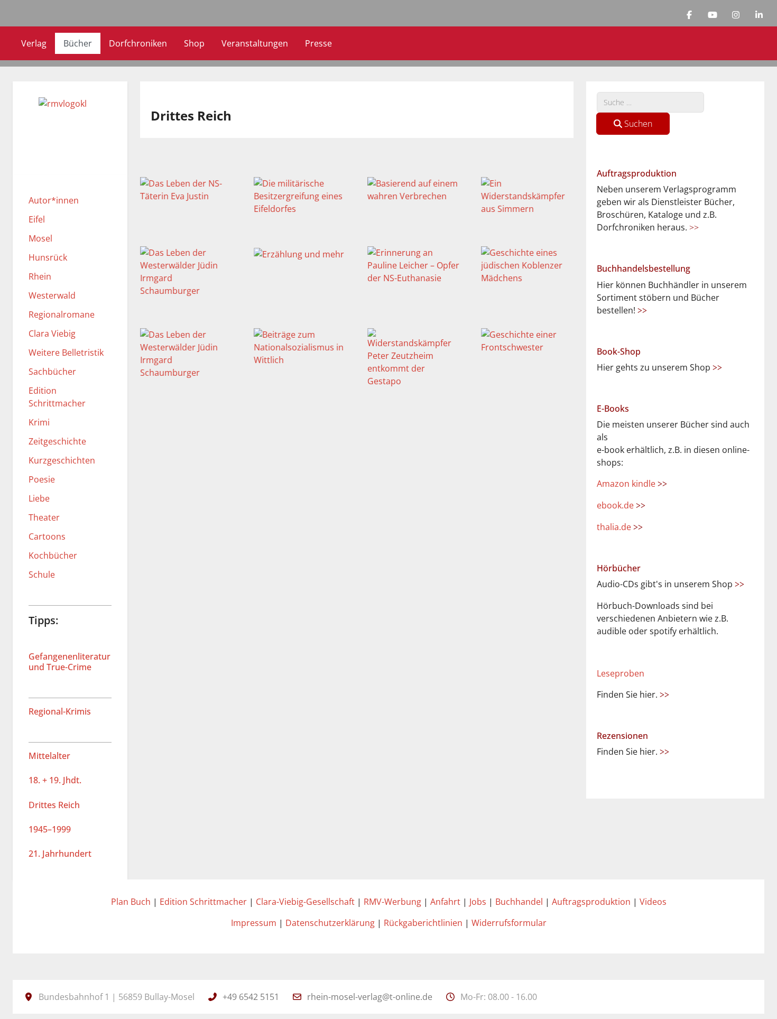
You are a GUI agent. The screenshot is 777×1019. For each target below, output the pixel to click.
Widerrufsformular (509, 923)
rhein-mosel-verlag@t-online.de (369, 997)
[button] (183, 189)
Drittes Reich (54, 805)
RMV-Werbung (392, 901)
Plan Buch (131, 901)
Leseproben (620, 673)
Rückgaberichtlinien (423, 923)
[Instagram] (735, 15)
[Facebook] (689, 15)
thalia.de (620, 527)
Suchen (637, 123)
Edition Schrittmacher (203, 901)
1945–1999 (50, 829)
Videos (653, 901)
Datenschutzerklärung (330, 923)
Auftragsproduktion (591, 901)
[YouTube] (712, 15)
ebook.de (621, 505)
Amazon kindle (632, 483)
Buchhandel (519, 901)
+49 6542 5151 (251, 997)
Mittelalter (49, 756)
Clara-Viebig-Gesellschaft (305, 901)
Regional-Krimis (60, 711)
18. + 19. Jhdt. (55, 780)
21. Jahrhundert (60, 853)
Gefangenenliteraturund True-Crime (69, 661)
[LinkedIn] (759, 15)
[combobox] (650, 102)
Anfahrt (445, 901)
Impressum (253, 923)
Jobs (477, 901)
